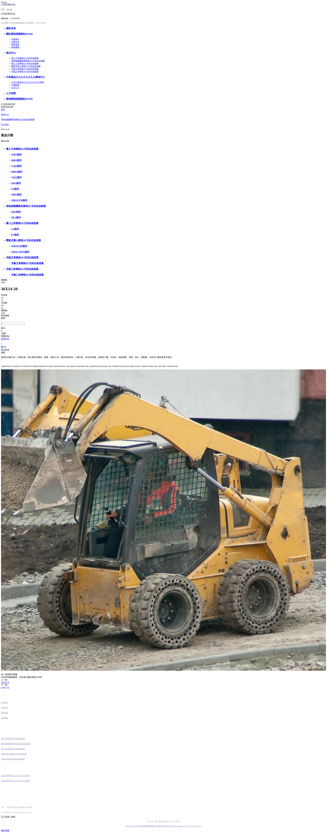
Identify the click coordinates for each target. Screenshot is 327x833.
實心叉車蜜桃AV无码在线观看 (25, 58)
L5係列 (15, 229)
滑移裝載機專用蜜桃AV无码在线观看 (28, 61)
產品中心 (11, 52)
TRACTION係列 (20, 251)
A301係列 (16, 154)
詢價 (3, 333)
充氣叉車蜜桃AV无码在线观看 (25, 69)
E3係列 (15, 189)
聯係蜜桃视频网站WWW (19, 98)
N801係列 (16, 194)
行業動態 (15, 85)
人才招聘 (11, 93)
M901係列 (16, 171)
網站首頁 (11, 28)
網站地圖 (5, 830)
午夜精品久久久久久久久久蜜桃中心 (25, 77)
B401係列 (16, 160)
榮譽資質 (15, 44)
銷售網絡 (15, 47)
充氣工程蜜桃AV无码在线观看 (25, 71)
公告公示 (15, 88)
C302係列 (16, 166)
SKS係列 (16, 183)
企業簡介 (15, 39)
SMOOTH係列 (19, 200)
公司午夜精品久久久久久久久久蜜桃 (27, 82)
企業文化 (15, 42)
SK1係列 (16, 217)
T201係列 (16, 177)
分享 (4, 347)
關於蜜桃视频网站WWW (19, 33)
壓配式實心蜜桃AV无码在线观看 (26, 66)
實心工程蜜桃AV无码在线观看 (25, 63)
